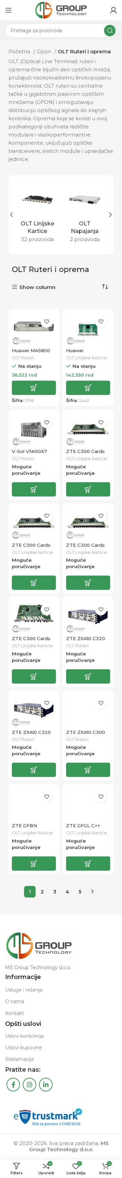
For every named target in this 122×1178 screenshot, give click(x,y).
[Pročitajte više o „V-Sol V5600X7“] (34, 489)
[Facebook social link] (13, 1084)
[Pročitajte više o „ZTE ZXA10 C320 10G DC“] (34, 770)
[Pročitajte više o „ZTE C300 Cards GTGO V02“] (88, 583)
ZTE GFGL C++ (83, 825)
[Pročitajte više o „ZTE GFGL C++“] (88, 863)
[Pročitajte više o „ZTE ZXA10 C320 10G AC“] (88, 676)
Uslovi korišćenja (24, 1036)
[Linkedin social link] (46, 1084)
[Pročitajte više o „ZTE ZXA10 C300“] (88, 770)
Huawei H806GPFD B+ (83, 353)
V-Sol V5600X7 (29, 451)
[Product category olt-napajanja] (85, 215)
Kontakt (14, 1013)
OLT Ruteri (23, 357)
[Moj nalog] (113, 10)
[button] (34, 388)
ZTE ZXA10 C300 (85, 732)
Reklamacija (19, 1059)
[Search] (110, 30)
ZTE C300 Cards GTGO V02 (85, 547)
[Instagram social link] (29, 1084)
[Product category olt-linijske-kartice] (37, 215)
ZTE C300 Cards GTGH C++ (85, 454)
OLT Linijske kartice (86, 357)
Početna (20, 51)
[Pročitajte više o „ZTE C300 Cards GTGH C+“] (34, 583)
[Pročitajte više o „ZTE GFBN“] (34, 863)
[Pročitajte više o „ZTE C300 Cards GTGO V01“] (34, 676)
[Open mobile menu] (8, 10)
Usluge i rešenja (23, 990)
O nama (14, 1001)
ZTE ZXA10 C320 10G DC (31, 734)
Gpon (45, 51)
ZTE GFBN (24, 825)
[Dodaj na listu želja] (47, 322)
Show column (37, 287)
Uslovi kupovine (23, 1048)
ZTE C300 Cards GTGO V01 (31, 641)
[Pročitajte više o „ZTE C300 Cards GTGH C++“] (88, 489)
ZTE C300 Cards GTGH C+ (31, 547)
